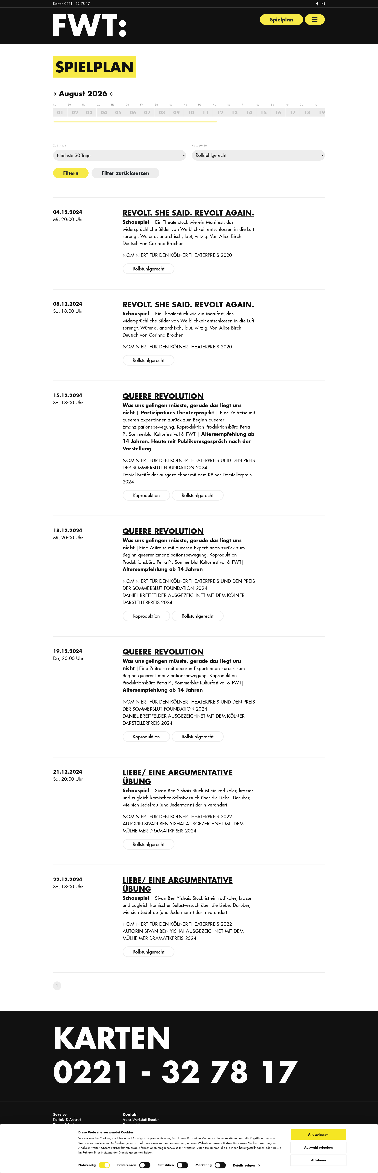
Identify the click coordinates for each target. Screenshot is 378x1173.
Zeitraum (59, 145)
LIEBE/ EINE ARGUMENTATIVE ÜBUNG (178, 777)
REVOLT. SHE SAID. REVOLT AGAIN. (188, 213)
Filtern (71, 173)
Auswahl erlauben (318, 1147)
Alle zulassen (318, 1134)
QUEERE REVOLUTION (163, 396)
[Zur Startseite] (89, 25)
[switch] (144, 1165)
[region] (189, 113)
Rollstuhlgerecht (149, 269)
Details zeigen (244, 1165)
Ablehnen (318, 1160)
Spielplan (281, 19)
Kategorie (199, 145)
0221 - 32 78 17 (77, 3)
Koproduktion (146, 495)
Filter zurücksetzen (125, 173)
